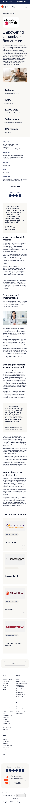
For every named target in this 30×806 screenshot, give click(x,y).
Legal (4, 754)
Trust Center (6, 747)
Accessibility (6, 795)
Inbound (5, 179)
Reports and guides (7, 706)
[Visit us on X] (13, 770)
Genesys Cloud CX (7, 679)
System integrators (21, 711)
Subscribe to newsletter (17, 783)
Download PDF (15, 186)
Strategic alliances (21, 709)
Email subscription (22, 793)
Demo (4, 689)
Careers (5, 739)
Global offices (6, 741)
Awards (4, 750)
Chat (21, 179)
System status (20, 696)
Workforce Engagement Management (12, 180)
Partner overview (20, 706)
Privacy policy (13, 793)
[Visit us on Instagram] (10, 770)
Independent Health (13, 144)
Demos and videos (7, 709)
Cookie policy (14, 798)
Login (17, 679)
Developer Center (20, 694)
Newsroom (5, 752)
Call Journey (6, 172)
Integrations (16, 179)
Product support (20, 681)
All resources (6, 717)
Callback (25, 179)
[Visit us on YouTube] (20, 770)
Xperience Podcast (7, 715)
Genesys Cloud (6, 165)
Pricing (4, 687)
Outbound (9, 179)
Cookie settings (21, 795)
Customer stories (7, 13)
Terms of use (5, 793)
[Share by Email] (20, 195)
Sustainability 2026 (7, 745)
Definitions (5, 729)
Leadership (5, 743)
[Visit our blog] (23, 770)
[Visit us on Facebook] (16, 770)
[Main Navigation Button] (26, 6)
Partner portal (19, 713)
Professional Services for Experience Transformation (21, 685)
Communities (19, 689)
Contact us (15, 663)
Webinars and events (8, 711)
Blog (4, 713)
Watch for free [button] (21, 1)
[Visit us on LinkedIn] (7, 770)
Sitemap (13, 795)
